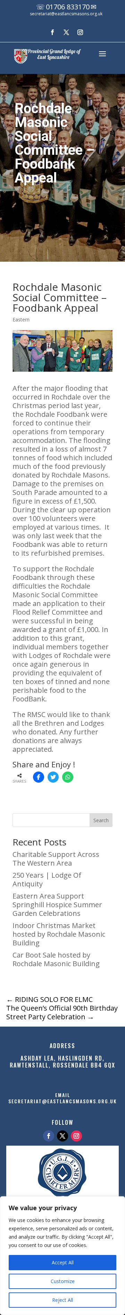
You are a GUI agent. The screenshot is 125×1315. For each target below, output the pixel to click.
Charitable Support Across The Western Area (55, 859)
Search (101, 820)
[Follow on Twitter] (62, 1135)
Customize (63, 1281)
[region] (62, 1255)
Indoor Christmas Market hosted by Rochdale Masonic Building (58, 934)
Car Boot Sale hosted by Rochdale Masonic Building (56, 959)
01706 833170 (68, 6)
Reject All (62, 1300)
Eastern (21, 319)
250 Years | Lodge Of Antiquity (46, 879)
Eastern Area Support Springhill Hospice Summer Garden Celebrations (57, 904)
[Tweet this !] (53, 777)
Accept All (63, 1262)
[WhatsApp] (67, 777)
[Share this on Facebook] (38, 777)
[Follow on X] (66, 32)
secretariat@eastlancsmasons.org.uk (66, 14)
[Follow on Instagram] (80, 32)
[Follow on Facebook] (52, 32)
